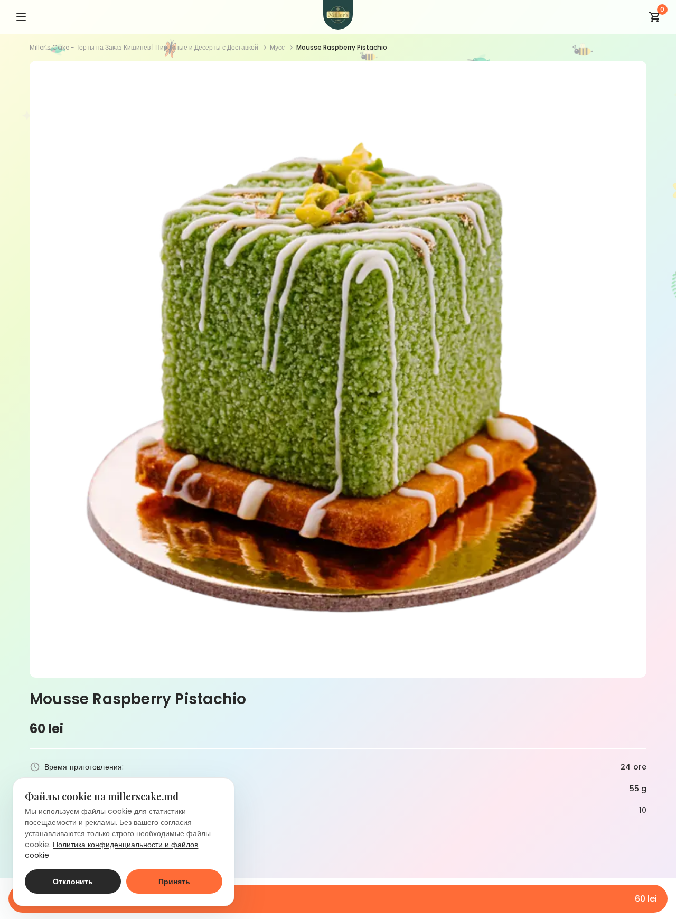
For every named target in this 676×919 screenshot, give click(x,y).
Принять (174, 881)
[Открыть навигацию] (21, 17)
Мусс (277, 47)
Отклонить (73, 881)
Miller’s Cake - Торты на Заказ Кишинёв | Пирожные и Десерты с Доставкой (144, 47)
